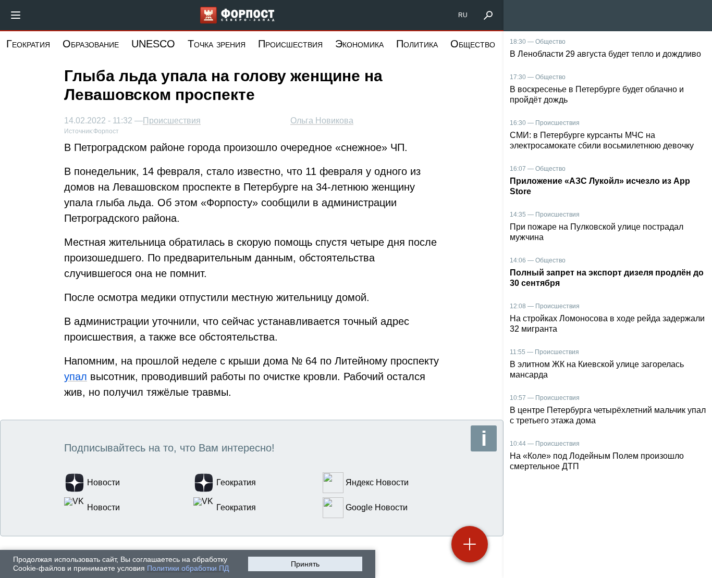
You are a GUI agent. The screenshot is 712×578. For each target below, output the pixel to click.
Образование (91, 43)
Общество (472, 43)
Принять (305, 564)
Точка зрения (216, 43)
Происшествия (290, 43)
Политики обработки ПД (188, 568)
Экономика (359, 43)
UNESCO (153, 43)
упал (75, 376)
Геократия (28, 43)
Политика (417, 43)
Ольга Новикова (321, 120)
